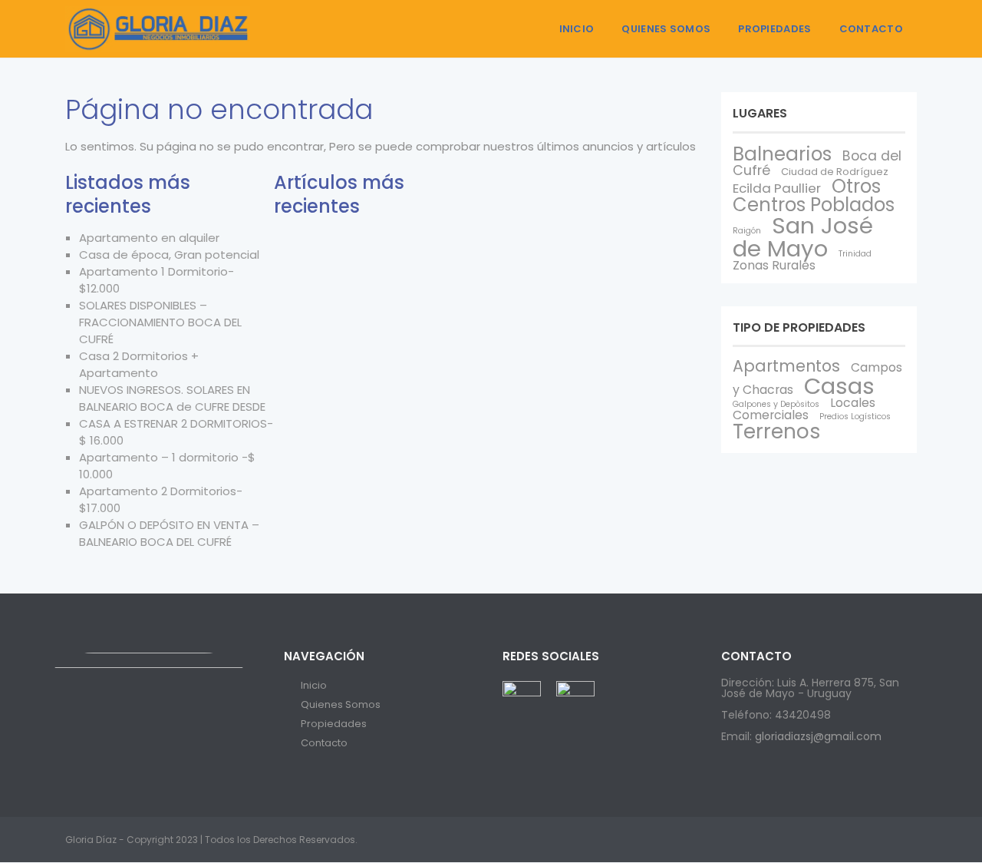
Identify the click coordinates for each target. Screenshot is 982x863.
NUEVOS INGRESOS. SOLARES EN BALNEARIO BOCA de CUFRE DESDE (172, 398)
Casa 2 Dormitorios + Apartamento (139, 364)
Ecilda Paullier (777, 188)
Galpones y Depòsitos (776, 404)
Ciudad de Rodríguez (834, 171)
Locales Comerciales (804, 409)
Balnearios (782, 154)
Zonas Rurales (774, 265)
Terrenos (777, 431)
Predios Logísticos (855, 416)
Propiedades (774, 28)
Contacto (871, 28)
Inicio (577, 28)
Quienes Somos (665, 28)
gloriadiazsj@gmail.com (818, 736)
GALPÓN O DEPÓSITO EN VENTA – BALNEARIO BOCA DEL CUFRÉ (169, 533)
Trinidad (855, 254)
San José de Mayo (803, 236)
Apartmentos (786, 366)
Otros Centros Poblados (814, 195)
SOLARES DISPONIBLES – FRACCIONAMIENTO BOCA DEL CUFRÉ (160, 322)
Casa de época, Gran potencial (169, 254)
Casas (839, 386)
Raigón (747, 230)
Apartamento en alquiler (149, 238)
